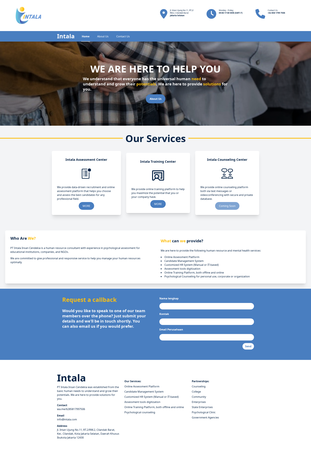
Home (85, 36)
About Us (103, 36)
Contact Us (123, 36)
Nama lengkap (169, 298)
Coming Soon (227, 206)
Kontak (164, 314)
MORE (86, 206)
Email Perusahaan (171, 329)
